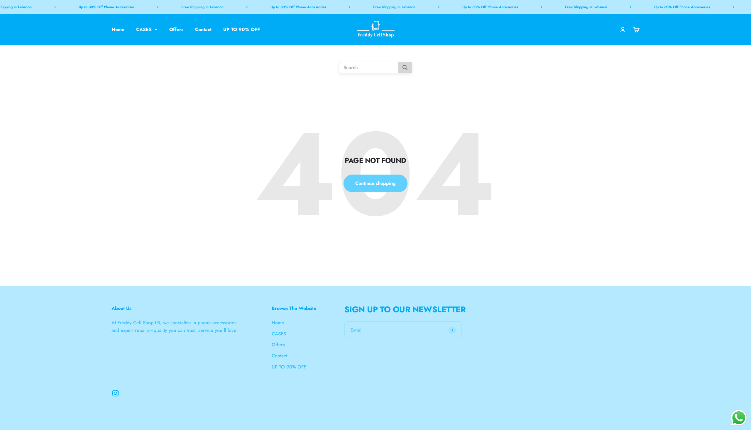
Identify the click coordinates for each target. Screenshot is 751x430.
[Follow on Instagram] (115, 393)
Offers (176, 29)
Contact (203, 29)
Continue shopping (375, 183)
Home (117, 29)
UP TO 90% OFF (241, 29)
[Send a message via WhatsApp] (739, 418)
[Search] (405, 67)
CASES (144, 29)
